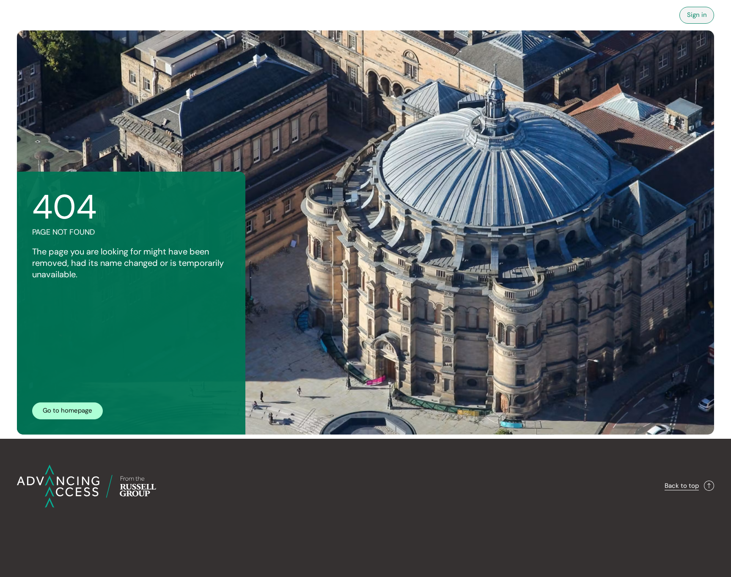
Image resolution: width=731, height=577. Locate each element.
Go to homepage (67, 410)
